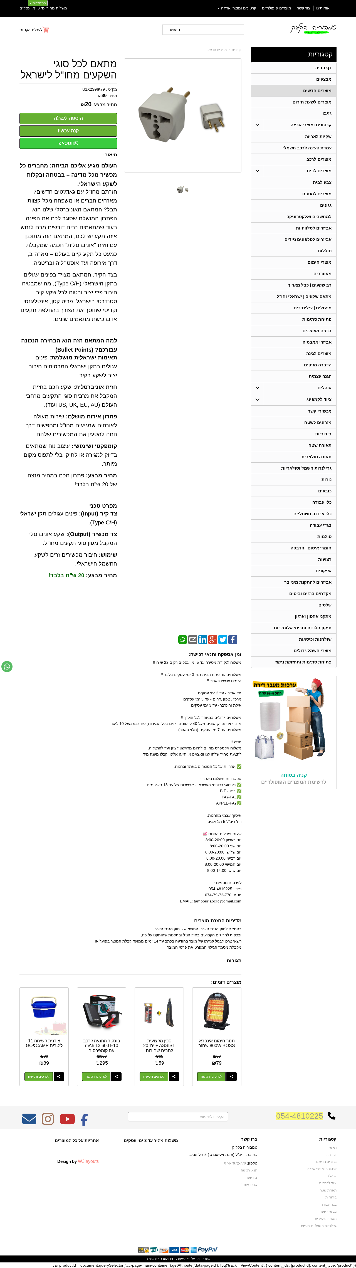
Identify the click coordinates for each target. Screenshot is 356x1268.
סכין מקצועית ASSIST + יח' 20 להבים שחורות (159, 1045)
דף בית (236, 50)
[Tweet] (222, 639)
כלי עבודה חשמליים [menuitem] (312, 513)
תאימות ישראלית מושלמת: (83, 357)
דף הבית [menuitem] (323, 67)
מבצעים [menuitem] (324, 79)
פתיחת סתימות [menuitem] (317, 319)
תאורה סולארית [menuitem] (316, 456)
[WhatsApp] (182, 639)
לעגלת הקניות (30, 30)
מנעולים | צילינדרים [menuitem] (313, 307)
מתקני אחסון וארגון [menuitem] (313, 616)
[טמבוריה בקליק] (313, 28)
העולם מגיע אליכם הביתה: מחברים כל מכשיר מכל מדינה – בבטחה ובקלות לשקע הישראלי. (68, 174)
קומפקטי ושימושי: (94, 446)
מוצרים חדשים (216, 50)
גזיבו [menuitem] (327, 113)
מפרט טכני (103, 506)
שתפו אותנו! (249, 1185)
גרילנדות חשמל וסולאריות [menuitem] (306, 468)
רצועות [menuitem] (325, 559)
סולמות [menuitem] (324, 536)
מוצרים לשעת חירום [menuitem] (312, 102)
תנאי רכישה (249, 1170)
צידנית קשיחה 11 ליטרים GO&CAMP (44, 1043)
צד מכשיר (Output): (91, 534)
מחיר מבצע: (105, 104)
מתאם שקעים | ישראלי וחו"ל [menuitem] (304, 296)
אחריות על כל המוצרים (77, 1140)
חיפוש (175, 29)
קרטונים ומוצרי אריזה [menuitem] (238, 8)
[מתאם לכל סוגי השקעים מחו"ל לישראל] (182, 189)
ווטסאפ (66, 143)
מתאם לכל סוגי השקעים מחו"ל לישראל (69, 69)
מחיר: (107, 95)
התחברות (39, 3)
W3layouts (88, 1161)
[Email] (192, 639)
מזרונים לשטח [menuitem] (318, 422)
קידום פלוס (169, 1258)
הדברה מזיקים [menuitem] (318, 364)
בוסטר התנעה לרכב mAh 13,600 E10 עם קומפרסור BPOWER (101, 1048)
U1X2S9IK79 (93, 89)
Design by (78, 1161)
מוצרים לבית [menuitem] (319, 170)
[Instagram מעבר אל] (48, 1123)
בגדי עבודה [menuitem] (321, 525)
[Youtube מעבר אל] (67, 1123)
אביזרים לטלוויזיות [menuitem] (314, 228)
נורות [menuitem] (327, 479)
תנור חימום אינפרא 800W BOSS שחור (217, 1043)
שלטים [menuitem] (325, 605)
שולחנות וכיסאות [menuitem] (315, 639)
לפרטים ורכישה (211, 1077)
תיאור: (110, 154)
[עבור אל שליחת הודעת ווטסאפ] (7, 666)
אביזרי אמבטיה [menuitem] (317, 342)
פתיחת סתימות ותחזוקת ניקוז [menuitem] (303, 662)
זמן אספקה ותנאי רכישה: (215, 654)
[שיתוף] (231, 1076)
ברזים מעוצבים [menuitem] (317, 330)
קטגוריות (320, 54)
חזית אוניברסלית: (95, 387)
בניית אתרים (154, 1258)
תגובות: (233, 960)
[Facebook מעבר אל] (84, 1123)
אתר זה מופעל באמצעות (178, 1258)
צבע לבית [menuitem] (322, 182)
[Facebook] (232, 639)
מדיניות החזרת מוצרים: (216, 920)
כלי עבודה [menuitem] (322, 502)
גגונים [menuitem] (326, 205)
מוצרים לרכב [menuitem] (319, 159)
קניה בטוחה (293, 775)
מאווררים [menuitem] (322, 273)
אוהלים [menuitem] (325, 387)
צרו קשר (249, 1139)
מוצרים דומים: (226, 982)
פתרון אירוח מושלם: (91, 416)
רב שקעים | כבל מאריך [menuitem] (310, 285)
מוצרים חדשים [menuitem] (317, 90)
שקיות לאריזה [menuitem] (318, 136)
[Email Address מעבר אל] (29, 1123)
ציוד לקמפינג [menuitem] (319, 399)
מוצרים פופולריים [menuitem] (276, 8)
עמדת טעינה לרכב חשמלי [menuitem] (307, 147)
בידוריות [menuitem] (323, 433)
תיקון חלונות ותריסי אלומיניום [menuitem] (303, 627)
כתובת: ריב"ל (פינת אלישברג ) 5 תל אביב (223, 1154)
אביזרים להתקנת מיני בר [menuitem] (308, 582)
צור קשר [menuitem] (303, 8)
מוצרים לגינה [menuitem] (319, 353)
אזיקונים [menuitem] (324, 570)
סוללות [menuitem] (325, 250)
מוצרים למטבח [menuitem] (317, 193)
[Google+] (212, 639)
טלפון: (252, 1163)
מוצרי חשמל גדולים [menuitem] (313, 650)
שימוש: (108, 555)
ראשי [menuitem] (333, 1147)
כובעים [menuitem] (325, 491)
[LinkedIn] (202, 639)
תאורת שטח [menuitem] (320, 445)
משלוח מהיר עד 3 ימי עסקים (43, 8)
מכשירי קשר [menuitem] (320, 411)
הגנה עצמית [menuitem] (320, 376)
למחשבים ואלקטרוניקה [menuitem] (309, 216)
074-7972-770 (235, 1163)
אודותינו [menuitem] (323, 8)
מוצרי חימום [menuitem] (320, 262)
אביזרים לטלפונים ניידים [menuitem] (308, 239)
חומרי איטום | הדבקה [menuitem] (311, 548)
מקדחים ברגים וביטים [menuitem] (310, 593)
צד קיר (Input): (98, 513)
